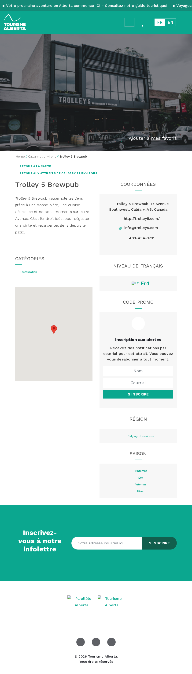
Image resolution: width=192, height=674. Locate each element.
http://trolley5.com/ (142, 218)
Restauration (28, 272)
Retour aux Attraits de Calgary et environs (58, 173)
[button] (54, 329)
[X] (132, 247)
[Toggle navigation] (184, 22)
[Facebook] (122, 247)
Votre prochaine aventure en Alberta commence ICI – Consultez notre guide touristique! (86, 5)
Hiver (140, 491)
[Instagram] (143, 247)
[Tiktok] (154, 247)
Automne (141, 484)
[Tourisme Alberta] (15, 22)
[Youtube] (111, 642)
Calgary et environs (141, 436)
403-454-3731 (142, 238)
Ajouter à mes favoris (153, 138)
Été (140, 477)
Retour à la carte (35, 166)
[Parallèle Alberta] (82, 601)
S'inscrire (138, 394)
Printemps (140, 471)
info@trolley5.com (141, 227)
